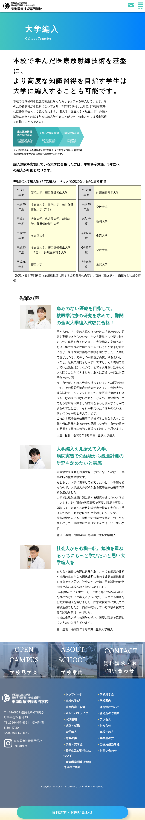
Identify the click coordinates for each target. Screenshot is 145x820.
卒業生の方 (106, 738)
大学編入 (70, 731)
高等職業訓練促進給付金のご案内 (77, 764)
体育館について (109, 707)
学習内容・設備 (74, 707)
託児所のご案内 (109, 713)
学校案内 (104, 700)
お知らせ (104, 725)
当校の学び (71, 700)
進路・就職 (71, 725)
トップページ (73, 694)
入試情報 (70, 719)
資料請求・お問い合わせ (72, 812)
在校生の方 (106, 731)
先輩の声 (70, 738)
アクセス (104, 719)
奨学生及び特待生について (77, 753)
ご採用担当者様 (109, 744)
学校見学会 (106, 694)
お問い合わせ (107, 750)
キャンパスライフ (75, 713)
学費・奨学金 (73, 744)
